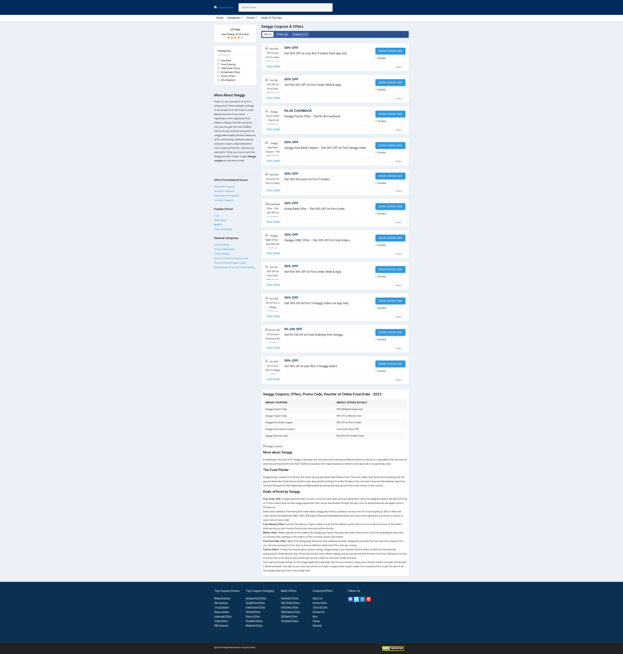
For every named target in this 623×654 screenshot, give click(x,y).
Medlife (218, 224)
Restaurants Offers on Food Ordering (234, 267)
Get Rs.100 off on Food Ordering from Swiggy (313, 334)
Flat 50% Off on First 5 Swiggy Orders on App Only (316, 303)
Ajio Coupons (221, 602)
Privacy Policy (320, 602)
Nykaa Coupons (222, 598)
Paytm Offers (228, 76)
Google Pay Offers (255, 602)
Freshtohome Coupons (226, 195)
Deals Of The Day (271, 17)
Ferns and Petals (223, 229)
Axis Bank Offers (290, 598)
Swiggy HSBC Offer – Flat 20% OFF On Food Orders (317, 240)
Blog (315, 616)
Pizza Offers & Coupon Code (230, 262)
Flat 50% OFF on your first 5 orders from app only (315, 53)
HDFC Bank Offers (290, 602)
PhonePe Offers (254, 621)
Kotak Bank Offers (230, 72)
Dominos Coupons (224, 191)
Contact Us (318, 612)
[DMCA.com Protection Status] (393, 647)
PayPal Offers (253, 612)
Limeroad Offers (223, 616)
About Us (317, 598)
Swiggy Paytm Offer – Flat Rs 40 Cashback (312, 116)
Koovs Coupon (221, 612)
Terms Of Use (320, 607)
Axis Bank (226, 60)
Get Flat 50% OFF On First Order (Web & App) (312, 84)
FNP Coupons (221, 625)
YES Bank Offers (289, 621)
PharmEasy (220, 220)
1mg (216, 215)
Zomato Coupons (223, 200)
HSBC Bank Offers (230, 68)
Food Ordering (228, 64)
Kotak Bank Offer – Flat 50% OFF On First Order (314, 208)
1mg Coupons (221, 607)
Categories (233, 17)
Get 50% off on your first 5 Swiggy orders (310, 366)
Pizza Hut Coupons (224, 186)
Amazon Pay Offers (256, 598)
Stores (250, 17)
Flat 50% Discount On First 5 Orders (307, 179)
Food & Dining (221, 244)
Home (219, 17)
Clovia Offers (221, 621)
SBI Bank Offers (289, 616)
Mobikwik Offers (254, 625)
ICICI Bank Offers (290, 607)
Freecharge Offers (255, 607)
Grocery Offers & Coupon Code (231, 258)
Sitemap (317, 625)
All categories (228, 80)
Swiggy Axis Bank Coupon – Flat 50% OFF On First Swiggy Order (325, 147)
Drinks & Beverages (224, 249)
